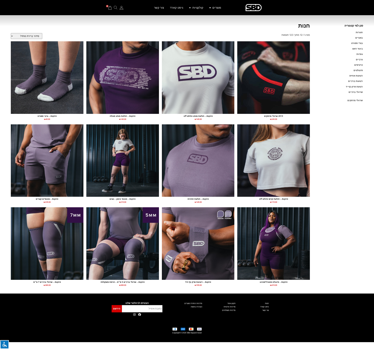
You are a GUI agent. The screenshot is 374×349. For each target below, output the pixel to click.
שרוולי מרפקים (355, 100)
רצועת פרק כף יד (354, 86)
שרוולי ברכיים (356, 92)
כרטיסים (358, 64)
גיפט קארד (176, 7)
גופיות (359, 54)
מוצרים (216, 7)
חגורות (359, 32)
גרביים (359, 59)
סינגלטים (358, 70)
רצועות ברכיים (355, 81)
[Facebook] (139, 314)
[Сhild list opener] (362, 96)
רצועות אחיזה (356, 75)
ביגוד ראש (357, 48)
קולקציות (197, 7)
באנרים (359, 37)
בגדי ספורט (357, 43)
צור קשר (159, 7)
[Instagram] (134, 314)
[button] (117, 7)
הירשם (116, 308)
